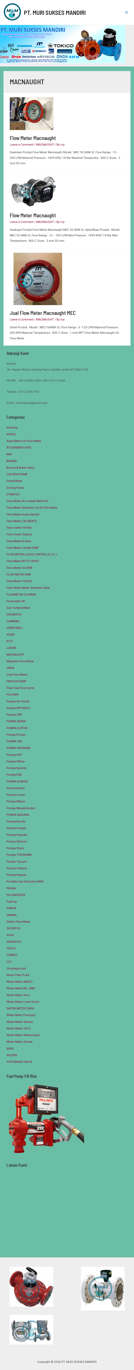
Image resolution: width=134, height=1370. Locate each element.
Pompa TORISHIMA (19, 854)
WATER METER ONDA (20, 1008)
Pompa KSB (14, 774)
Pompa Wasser (16, 875)
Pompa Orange (16, 828)
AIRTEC (11, 434)
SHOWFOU (13, 928)
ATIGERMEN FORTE (18, 447)
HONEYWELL (14, 628)
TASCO (11, 948)
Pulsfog (11, 901)
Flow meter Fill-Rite (19, 527)
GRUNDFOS (13, 614)
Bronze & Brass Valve (20, 467)
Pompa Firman (15, 734)
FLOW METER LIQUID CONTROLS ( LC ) (31, 554)
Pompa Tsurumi (16, 861)
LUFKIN (11, 648)
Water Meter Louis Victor (22, 1001)
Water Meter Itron (18, 995)
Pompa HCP (14, 754)
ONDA (10, 668)
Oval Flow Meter (17, 674)
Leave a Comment (22, 144)
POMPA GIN (14, 741)
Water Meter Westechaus (23, 1035)
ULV (9, 961)
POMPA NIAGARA (17, 815)
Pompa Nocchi (15, 821)
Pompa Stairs (15, 848)
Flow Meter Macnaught (33, 138)
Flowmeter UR (15, 601)
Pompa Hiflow (15, 761)
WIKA (10, 1048)
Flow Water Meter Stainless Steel (28, 587)
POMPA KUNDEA (17, 781)
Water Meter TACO (18, 1028)
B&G (9, 454)
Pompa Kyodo (15, 788)
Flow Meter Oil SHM (19, 568)
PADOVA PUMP (16, 681)
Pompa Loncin (15, 794)
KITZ (9, 641)
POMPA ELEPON (16, 728)
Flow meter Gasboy (19, 534)
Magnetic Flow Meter (20, 661)
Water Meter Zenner (19, 1041)
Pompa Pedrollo (16, 835)
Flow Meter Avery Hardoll (22, 514)
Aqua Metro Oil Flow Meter (23, 441)
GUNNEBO (13, 621)
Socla (10, 935)
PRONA (11, 888)
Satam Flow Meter (18, 921)
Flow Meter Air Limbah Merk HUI (27, 501)
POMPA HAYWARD (18, 748)
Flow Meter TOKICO (19, 581)
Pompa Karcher (16, 768)
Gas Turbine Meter (18, 608)
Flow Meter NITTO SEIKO (22, 561)
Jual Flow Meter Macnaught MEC (43, 313)
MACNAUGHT (45, 144)
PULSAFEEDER (15, 895)
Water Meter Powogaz (21, 1015)
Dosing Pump (15, 487)
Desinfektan (14, 481)
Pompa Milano (15, 801)
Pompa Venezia (16, 868)
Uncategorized (16, 968)
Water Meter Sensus (19, 1022)
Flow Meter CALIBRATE (21, 521)
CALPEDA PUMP (17, 474)
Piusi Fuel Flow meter (20, 688)
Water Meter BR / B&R (20, 988)
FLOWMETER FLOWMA (21, 594)
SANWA (11, 915)
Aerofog (11, 427)
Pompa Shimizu (16, 841)
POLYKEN (12, 694)
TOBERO (11, 955)
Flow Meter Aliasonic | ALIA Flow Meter (32, 507)
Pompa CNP (14, 714)
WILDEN (11, 1055)
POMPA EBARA (16, 721)
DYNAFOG (13, 494)
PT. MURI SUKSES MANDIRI (55, 12)
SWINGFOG (13, 941)
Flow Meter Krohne (18, 541)
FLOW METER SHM (18, 574)
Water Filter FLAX (17, 975)
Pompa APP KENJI (18, 708)
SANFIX (11, 908)
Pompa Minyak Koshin (20, 808)
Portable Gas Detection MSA (25, 881)
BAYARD (11, 461)
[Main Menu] (127, 12)
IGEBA (10, 634)
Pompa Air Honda (17, 701)
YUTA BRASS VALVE (19, 1061)
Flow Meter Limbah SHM (22, 547)
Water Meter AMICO (19, 981)
